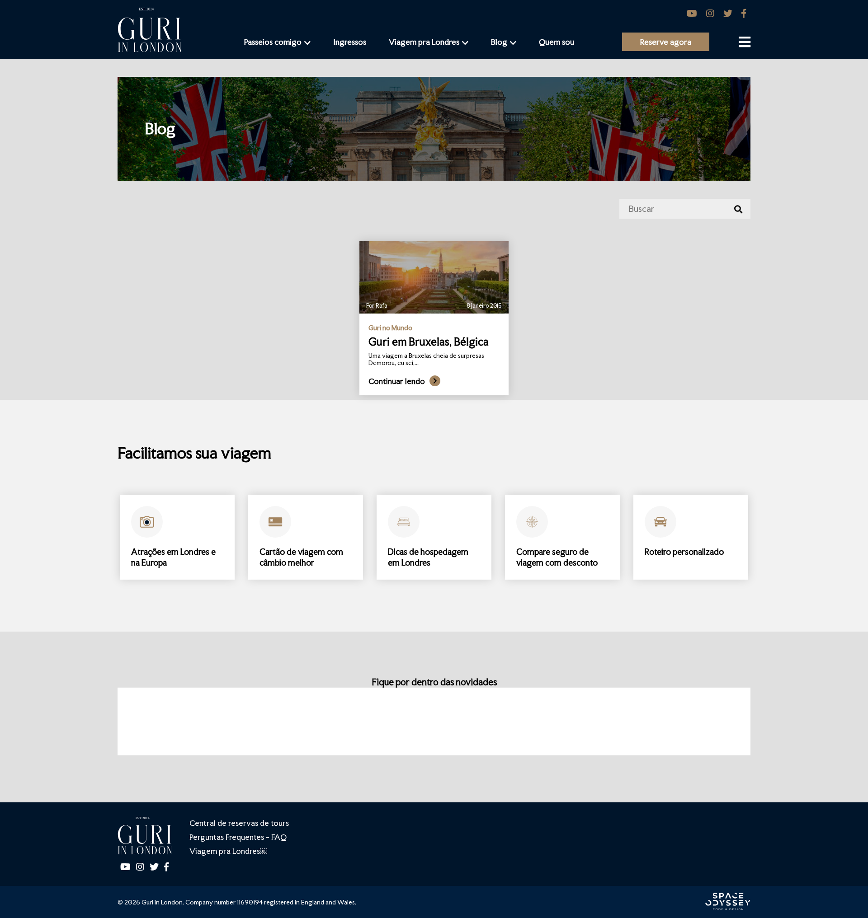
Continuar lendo (396, 381)
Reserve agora (665, 42)
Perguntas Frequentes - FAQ (238, 837)
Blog (499, 42)
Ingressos (349, 42)
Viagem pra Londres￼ (228, 851)
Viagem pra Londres (424, 42)
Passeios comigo (273, 42)
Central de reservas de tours (239, 823)
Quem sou (556, 42)
